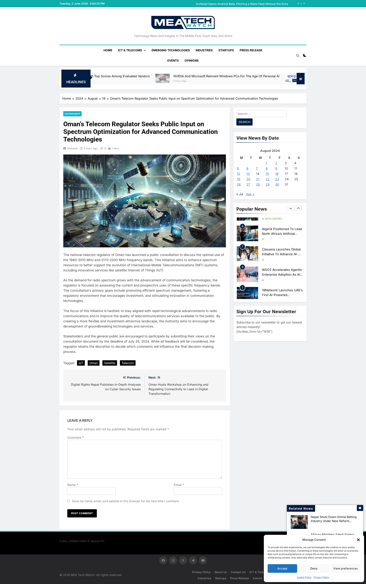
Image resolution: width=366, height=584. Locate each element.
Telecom (128, 363)
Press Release (251, 50)
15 (267, 174)
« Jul (239, 194)
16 (277, 174)
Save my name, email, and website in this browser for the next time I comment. (125, 501)
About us (220, 572)
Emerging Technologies (171, 50)
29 (268, 184)
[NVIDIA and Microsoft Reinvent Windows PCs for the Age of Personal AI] (107, 78)
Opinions (192, 60)
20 (248, 179)
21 (257, 179)
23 (277, 179)
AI (263, 233)
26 (239, 184)
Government (72, 113)
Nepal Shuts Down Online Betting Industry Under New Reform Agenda (333, 521)
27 (248, 184)
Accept (282, 568)
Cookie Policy (304, 577)
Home (108, 50)
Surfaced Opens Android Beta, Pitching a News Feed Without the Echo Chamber (242, 3)
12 (238, 174)
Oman (93, 363)
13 (248, 174)
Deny (314, 568)
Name (72, 485)
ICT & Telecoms (130, 50)
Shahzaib (72, 148)
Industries (204, 50)
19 (238, 179)
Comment (75, 437)
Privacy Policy (321, 577)
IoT (81, 363)
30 (277, 184)
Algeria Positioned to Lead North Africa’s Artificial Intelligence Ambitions (282, 228)
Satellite (109, 363)
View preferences (345, 568)
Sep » (250, 194)
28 (258, 184)
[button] (358, 540)
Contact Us (238, 572)
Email (179, 485)
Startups (226, 50)
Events (173, 60)
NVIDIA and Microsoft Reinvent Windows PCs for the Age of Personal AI (171, 76)
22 (268, 179)
